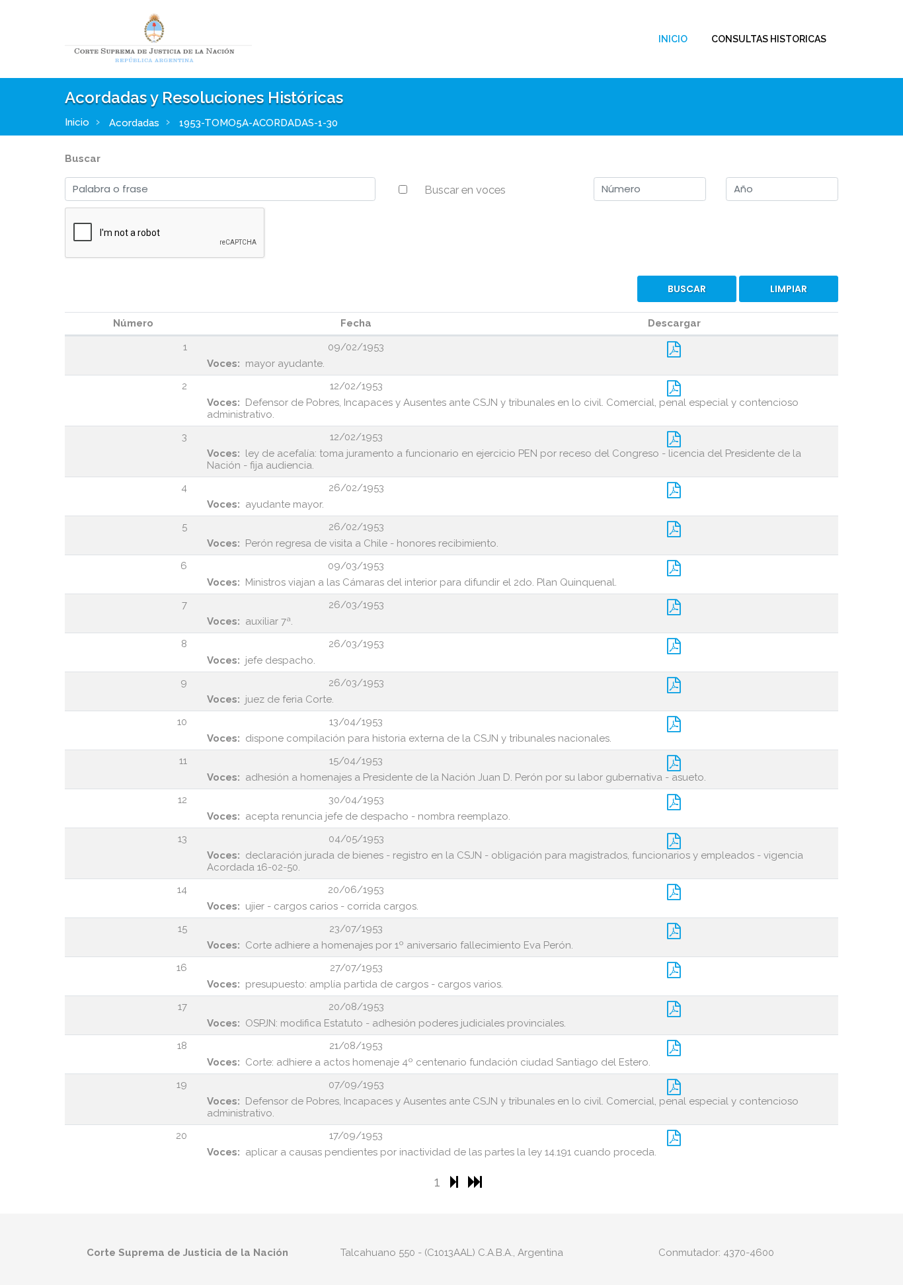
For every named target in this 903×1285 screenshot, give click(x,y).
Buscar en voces (465, 189)
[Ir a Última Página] (475, 1181)
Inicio (672, 39)
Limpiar (788, 288)
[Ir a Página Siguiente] (455, 1181)
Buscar (82, 159)
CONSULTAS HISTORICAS (768, 39)
